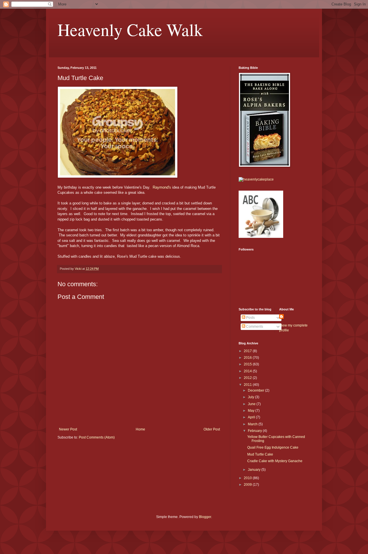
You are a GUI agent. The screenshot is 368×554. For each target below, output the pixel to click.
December (256, 390)
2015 (248, 364)
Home (140, 429)
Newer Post (68, 429)
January (254, 470)
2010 (248, 478)
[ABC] (261, 237)
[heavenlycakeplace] (256, 179)
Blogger (205, 517)
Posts (250, 318)
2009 (248, 485)
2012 (248, 378)
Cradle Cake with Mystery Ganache (274, 461)
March (253, 424)
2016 (248, 358)
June (252, 404)
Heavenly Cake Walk (130, 29)
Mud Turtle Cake (260, 454)
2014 (248, 371)
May (251, 411)
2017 (248, 351)
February (255, 431)
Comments (254, 327)
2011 (248, 385)
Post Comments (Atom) (97, 437)
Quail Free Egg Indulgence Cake (272, 447)
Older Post (212, 429)
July (251, 397)
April (252, 417)
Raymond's (162, 187)
